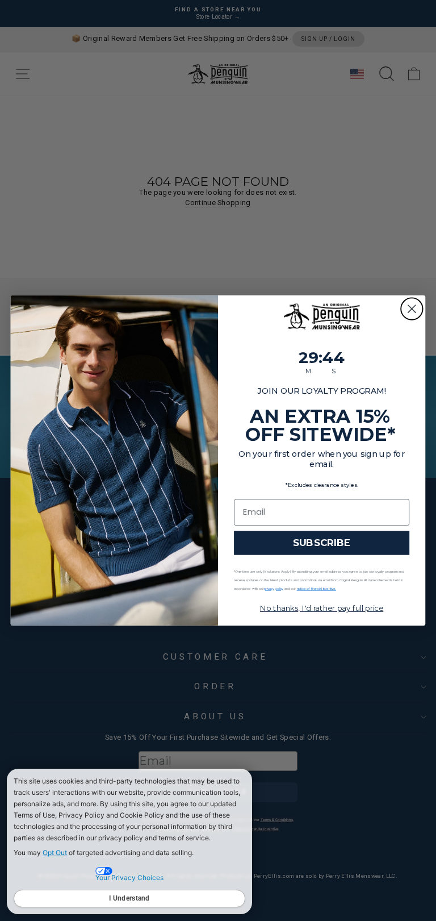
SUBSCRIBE (321, 543)
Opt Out (55, 852)
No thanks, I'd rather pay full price (321, 608)
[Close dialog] (412, 308)
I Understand (129, 898)
